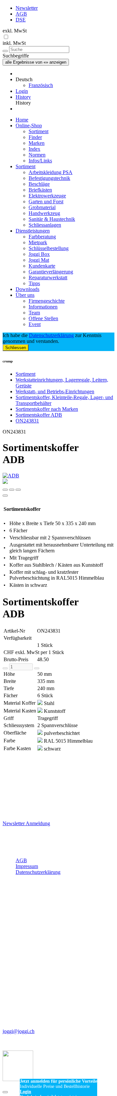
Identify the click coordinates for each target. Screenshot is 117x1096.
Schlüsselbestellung (49, 248)
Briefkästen (40, 190)
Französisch (41, 85)
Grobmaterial (42, 207)
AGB (21, 14)
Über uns (25, 295)
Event (35, 324)
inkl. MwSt (14, 43)
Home (22, 119)
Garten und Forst (46, 201)
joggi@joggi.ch (18, 1031)
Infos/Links (40, 160)
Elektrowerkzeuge (47, 195)
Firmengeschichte (47, 301)
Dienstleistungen (33, 230)
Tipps (34, 283)
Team (34, 312)
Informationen (43, 306)
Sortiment (38, 131)
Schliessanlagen (45, 225)
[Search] (5, 51)
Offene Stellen (43, 318)
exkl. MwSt (15, 30)
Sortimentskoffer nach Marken (47, 409)
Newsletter (27, 8)
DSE (21, 19)
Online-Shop (29, 125)
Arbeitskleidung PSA (50, 172)
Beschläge (39, 184)
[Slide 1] (11, 490)
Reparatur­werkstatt (48, 277)
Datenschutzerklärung (51, 335)
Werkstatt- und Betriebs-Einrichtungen (55, 391)
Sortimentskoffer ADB (39, 415)
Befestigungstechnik (49, 178)
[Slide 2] (18, 490)
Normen (37, 154)
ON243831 (27, 420)
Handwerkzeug (44, 213)
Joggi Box (39, 254)
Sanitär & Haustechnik (52, 219)
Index (34, 149)
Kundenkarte (42, 266)
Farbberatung (42, 236)
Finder (35, 137)
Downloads (27, 289)
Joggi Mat (39, 260)
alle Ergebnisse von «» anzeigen (35, 62)
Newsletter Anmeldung (26, 823)
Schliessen (15, 347)
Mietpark (38, 242)
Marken (37, 143)
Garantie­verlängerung (51, 271)
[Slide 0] (5, 490)
